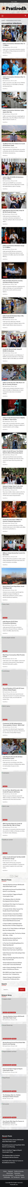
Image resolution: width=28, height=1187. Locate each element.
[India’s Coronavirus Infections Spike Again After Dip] (14, 100)
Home (5, 1171)
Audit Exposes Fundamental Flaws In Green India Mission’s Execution (13, 919)
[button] (3, 16)
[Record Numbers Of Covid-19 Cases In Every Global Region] (14, 678)
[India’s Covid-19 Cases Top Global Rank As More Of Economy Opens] (14, 441)
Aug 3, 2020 (14, 625)
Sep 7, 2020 (14, 284)
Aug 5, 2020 (14, 590)
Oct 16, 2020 (14, 47)
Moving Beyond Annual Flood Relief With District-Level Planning (14, 890)
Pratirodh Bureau (7, 47)
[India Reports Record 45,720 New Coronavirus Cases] (14, 746)
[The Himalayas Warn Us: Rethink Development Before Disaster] (14, 1085)
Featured (5, 39)
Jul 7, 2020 (14, 860)
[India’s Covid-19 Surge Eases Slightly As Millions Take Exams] (14, 407)
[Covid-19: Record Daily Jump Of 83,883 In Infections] (14, 339)
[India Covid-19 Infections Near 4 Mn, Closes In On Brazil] (14, 305)
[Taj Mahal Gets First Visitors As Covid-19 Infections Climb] (14, 133)
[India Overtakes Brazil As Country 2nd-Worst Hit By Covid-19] (14, 270)
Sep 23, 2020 (14, 114)
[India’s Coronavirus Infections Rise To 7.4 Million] (14, 33)
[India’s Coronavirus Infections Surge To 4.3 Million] (14, 235)
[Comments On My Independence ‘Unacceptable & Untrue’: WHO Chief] (14, 713)
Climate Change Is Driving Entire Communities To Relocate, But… (11, 978)
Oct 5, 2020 (14, 80)
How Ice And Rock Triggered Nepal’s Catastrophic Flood (12, 895)
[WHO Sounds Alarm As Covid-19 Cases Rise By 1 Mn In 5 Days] (14, 813)
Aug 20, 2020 (14, 556)
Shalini (5, 1098)
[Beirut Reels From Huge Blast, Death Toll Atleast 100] (14, 576)
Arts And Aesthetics (8, 1175)
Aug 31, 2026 (14, 1019)
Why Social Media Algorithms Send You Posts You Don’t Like (13, 958)
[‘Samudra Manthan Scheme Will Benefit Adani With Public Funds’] (14, 1006)
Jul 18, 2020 (14, 793)
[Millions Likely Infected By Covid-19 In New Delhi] (14, 543)
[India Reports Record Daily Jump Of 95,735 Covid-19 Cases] (14, 200)
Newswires (17, 1173)
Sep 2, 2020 (14, 386)
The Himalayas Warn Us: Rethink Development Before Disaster (11, 900)
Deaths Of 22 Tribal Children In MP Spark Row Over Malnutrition (14, 929)
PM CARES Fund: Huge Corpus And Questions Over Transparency (12, 973)
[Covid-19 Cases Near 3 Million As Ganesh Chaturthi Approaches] (14, 509)
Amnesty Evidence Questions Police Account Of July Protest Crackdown (12, 914)
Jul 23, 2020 (14, 760)
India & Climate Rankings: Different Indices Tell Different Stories (12, 968)
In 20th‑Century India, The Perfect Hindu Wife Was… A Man (14, 934)
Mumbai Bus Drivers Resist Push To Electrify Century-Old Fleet (12, 939)
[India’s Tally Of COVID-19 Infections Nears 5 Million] (14, 167)
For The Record (15, 1177)
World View (9, 1173)
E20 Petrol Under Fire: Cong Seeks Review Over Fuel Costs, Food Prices (12, 949)
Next (16, 876)
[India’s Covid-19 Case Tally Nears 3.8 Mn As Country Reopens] (14, 372)
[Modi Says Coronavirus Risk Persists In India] (14, 644)
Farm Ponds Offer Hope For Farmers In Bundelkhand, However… (13, 905)
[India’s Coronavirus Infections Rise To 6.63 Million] (14, 67)
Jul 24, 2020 (14, 727)
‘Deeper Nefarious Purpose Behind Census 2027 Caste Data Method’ (12, 963)
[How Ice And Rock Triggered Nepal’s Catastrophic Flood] (14, 1058)
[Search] (25, 15)
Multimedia (7, 1177)
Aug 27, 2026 (10, 1098)
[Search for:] (11, 989)
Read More (5, 55)
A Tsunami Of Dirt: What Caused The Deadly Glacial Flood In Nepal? (13, 909)
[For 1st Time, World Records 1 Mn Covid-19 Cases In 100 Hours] (14, 780)
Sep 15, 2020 (14, 180)
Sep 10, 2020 (14, 214)
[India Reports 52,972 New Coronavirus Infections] (14, 611)
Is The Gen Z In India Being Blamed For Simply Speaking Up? (13, 944)
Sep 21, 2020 (14, 147)
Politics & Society (11, 1012)
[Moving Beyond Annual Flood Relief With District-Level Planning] (14, 1032)
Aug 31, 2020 (14, 454)
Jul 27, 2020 (14, 658)
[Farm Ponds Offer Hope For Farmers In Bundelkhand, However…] (14, 1111)
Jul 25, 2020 (14, 692)
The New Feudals (19, 1175)
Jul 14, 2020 (14, 827)
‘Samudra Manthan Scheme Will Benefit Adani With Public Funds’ (13, 885)
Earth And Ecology (7, 1038)
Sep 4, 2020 (14, 319)
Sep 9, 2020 (14, 249)
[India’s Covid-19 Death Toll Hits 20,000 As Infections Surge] (14, 846)
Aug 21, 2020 (14, 523)
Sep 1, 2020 (14, 421)
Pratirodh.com (14, 1184)
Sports (22, 1177)
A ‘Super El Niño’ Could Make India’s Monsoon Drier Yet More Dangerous (12, 924)
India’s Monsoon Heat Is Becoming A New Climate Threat (14, 953)
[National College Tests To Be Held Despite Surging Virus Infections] (14, 476)
